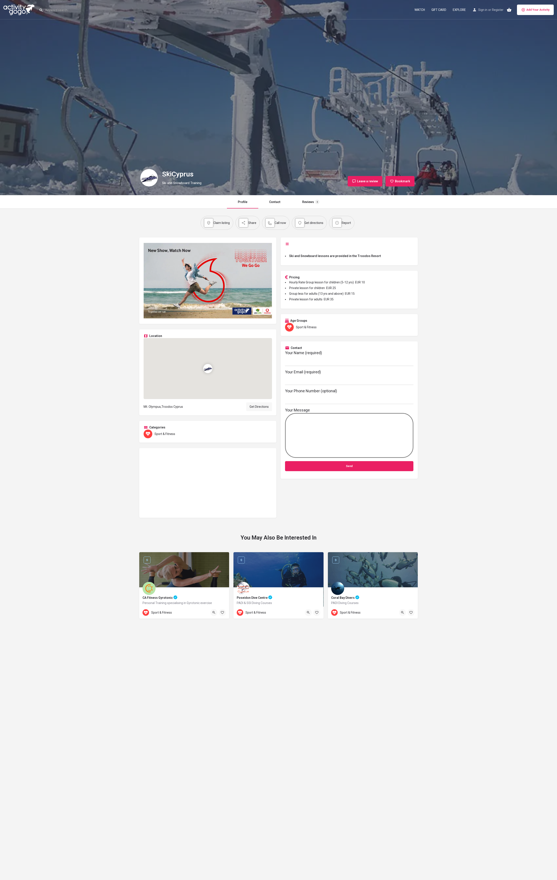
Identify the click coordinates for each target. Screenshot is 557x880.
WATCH (419, 10)
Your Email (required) (303, 372)
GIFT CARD (438, 10)
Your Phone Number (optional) (311, 391)
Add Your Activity (537, 9)
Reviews (310, 202)
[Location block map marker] (207, 368)
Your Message (297, 410)
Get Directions (259, 406)
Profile (242, 202)
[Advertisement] (208, 482)
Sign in (482, 10)
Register (497, 10)
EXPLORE (459, 10)
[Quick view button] (213, 612)
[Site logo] (19, 9)
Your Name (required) (303, 352)
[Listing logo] (149, 177)
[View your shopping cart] (509, 9)
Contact (274, 202)
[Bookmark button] (222, 612)
